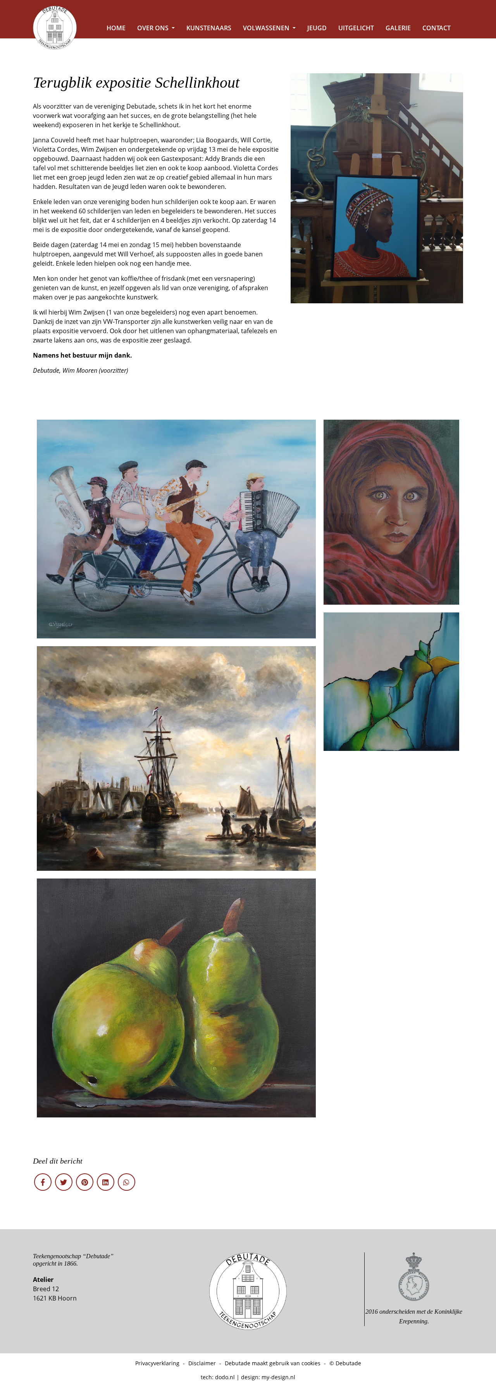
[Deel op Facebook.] (43, 1182)
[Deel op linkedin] (105, 1182)
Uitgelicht (356, 28)
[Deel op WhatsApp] (126, 1182)
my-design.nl (278, 1377)
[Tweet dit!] (63, 1182)
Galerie (398, 28)
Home (116, 28)
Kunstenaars (208, 28)
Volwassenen (267, 28)
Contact (436, 28)
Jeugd (317, 28)
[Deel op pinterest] (84, 1182)
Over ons (153, 28)
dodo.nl (225, 1377)
